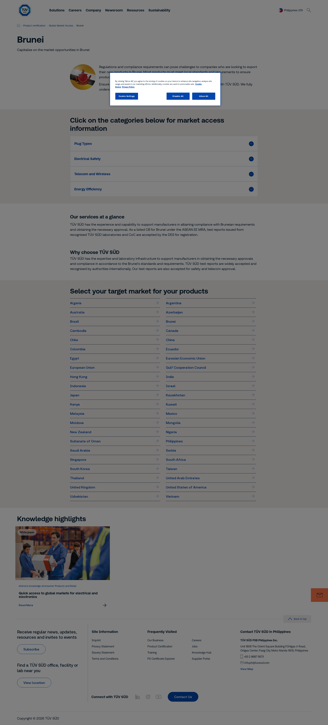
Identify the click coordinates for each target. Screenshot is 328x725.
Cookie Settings (127, 96)
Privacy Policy (128, 87)
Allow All (203, 96)
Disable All (178, 96)
